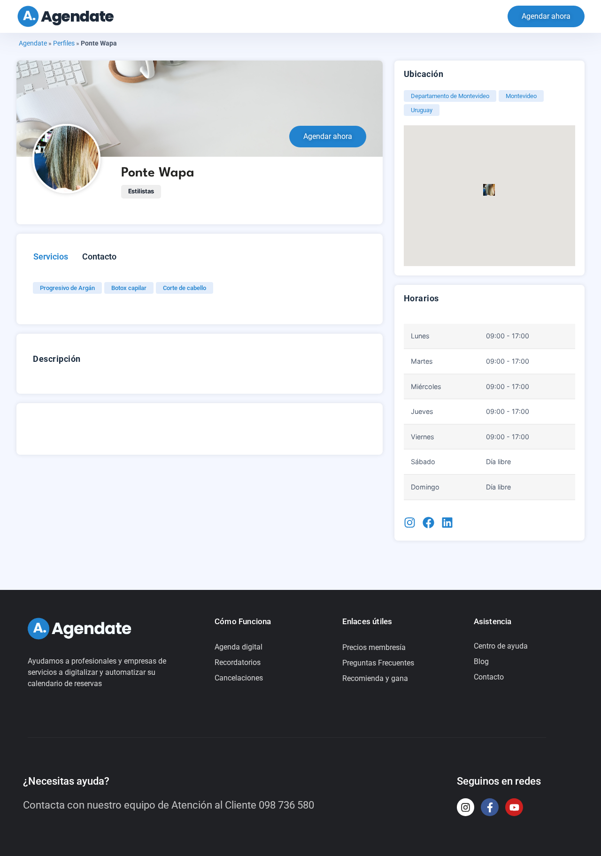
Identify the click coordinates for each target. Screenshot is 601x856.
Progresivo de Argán (67, 287)
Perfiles (64, 43)
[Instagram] (466, 807)
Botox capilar (128, 287)
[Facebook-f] (490, 807)
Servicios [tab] (50, 256)
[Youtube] (514, 807)
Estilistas (141, 191)
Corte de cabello (184, 287)
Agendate (77, 16)
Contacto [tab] (99, 256)
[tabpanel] (192, 287)
